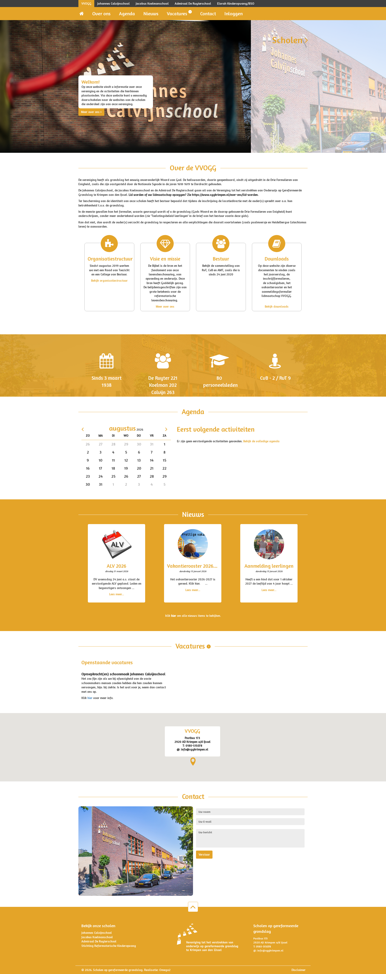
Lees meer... (116, 594)
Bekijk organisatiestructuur (109, 280)
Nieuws (150, 13)
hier (90, 698)
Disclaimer (299, 970)
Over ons (101, 13)
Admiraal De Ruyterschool (193, 3)
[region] (193, 747)
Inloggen (233, 13)
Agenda (127, 13)
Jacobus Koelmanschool (152, 3)
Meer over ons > (91, 112)
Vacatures (179, 13)
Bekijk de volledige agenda (261, 441)
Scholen (288, 39)
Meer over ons (165, 306)
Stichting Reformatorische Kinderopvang (108, 946)
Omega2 (164, 970)
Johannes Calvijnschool (113, 3)
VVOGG (86, 3)
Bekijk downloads (276, 306)
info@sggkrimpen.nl (270, 950)
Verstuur (204, 854)
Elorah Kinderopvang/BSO (235, 3)
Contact (208, 13)
